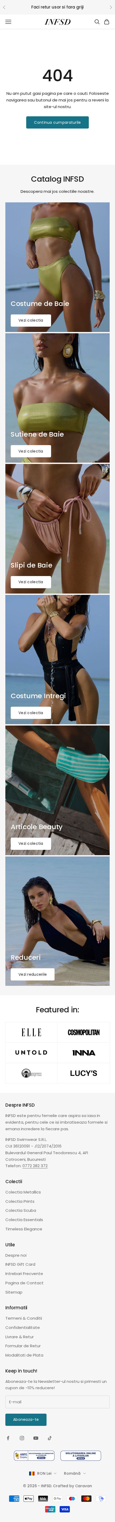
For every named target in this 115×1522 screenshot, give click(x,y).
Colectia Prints (19, 1201)
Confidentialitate (22, 1327)
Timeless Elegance (23, 1229)
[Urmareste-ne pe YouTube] (36, 1438)
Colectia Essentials (24, 1219)
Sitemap (13, 1292)
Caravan (83, 1486)
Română (72, 1473)
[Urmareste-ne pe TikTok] (49, 1438)
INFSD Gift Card (20, 1264)
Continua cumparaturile (57, 122)
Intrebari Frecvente (24, 1273)
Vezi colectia (30, 320)
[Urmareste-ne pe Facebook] (8, 1438)
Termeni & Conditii (23, 1318)
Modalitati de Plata (24, 1355)
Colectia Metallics (23, 1192)
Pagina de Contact (24, 1283)
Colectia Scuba (20, 1210)
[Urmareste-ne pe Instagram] (22, 1438)
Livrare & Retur (19, 1337)
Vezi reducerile (32, 974)
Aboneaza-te (26, 1419)
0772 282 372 (35, 1166)
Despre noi (15, 1255)
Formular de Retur (23, 1346)
